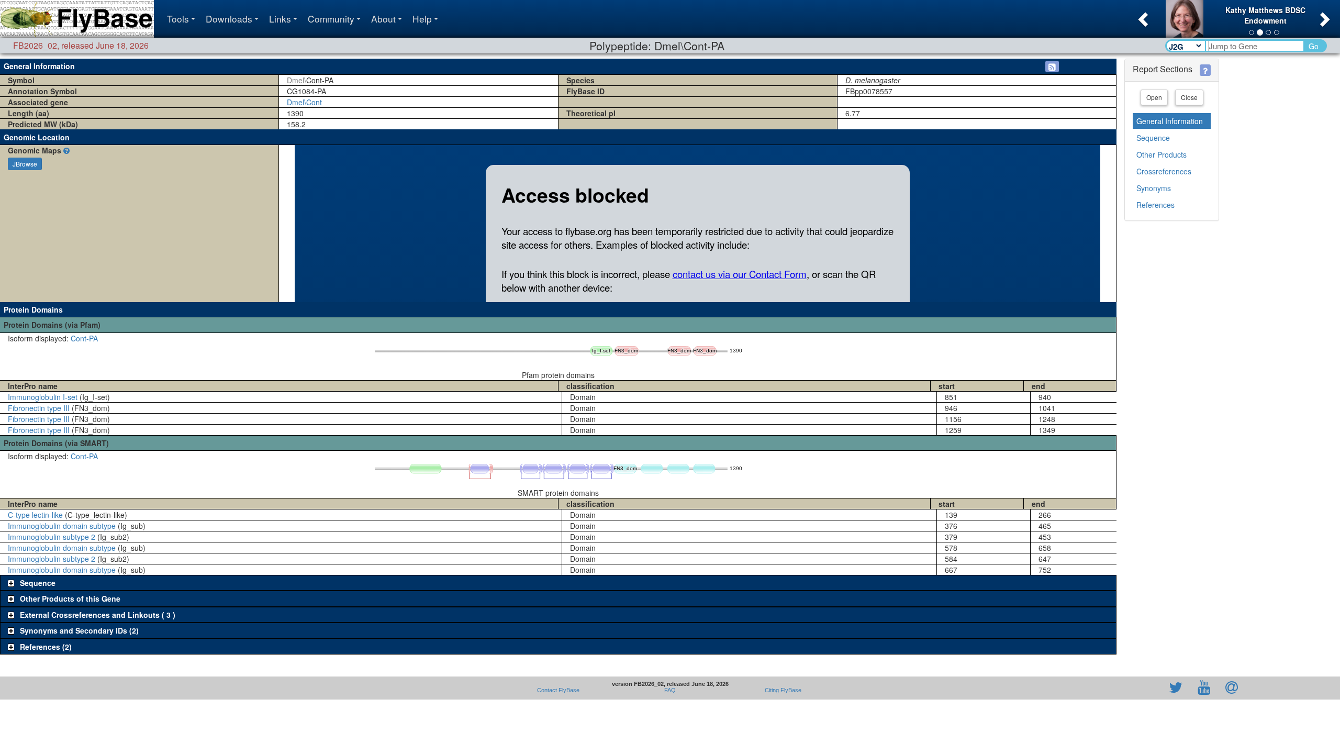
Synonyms (1153, 188)
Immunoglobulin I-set (42, 397)
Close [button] (1189, 97)
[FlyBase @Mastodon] (1145, 688)
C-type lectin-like (35, 514)
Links (280, 18)
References (1155, 204)
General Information (1169, 121)
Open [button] (1154, 97)
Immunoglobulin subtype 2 (51, 536)
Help (422, 18)
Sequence (1153, 137)
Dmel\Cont (304, 102)
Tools (178, 18)
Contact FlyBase (558, 690)
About (383, 18)
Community (331, 18)
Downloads (229, 18)
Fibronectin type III (39, 408)
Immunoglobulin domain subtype (62, 525)
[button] (1142, 16)
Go (1314, 46)
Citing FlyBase (781, 690)
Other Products (1161, 154)
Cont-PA (84, 338)
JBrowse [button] (25, 163)
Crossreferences (1163, 171)
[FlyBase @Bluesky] (1115, 688)
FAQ (670, 690)
